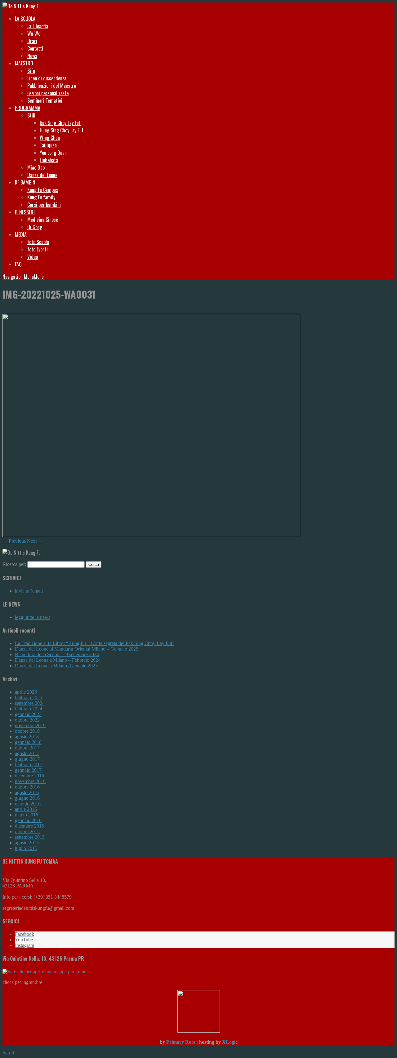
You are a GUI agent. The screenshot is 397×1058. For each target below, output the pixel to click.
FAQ (18, 264)
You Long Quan (53, 152)
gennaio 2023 (28, 714)
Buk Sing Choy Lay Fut (60, 123)
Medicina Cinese (42, 219)
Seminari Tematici (44, 100)
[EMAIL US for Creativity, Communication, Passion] (198, 1031)
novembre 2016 (30, 781)
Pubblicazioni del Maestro (51, 85)
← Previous (14, 541)
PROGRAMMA (27, 108)
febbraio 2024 (28, 708)
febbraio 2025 (28, 697)
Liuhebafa (49, 160)
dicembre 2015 (29, 826)
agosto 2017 (27, 753)
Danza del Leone (42, 175)
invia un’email (29, 590)
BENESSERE (25, 212)
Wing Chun (50, 137)
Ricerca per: (14, 564)
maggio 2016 (28, 803)
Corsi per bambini (44, 204)
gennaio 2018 (28, 742)
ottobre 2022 (27, 719)
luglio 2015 (26, 848)
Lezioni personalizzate (48, 93)
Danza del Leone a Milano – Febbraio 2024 (57, 660)
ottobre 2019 (27, 731)
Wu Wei (34, 33)
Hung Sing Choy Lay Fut (61, 130)
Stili (31, 115)
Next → (35, 541)
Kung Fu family (41, 197)
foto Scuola (38, 242)
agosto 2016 (27, 792)
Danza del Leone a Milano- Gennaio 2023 (56, 665)
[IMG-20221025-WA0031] (151, 535)
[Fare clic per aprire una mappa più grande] (45, 971)
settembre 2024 (30, 703)
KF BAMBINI (26, 182)
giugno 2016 (27, 798)
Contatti (35, 48)
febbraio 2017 (28, 764)
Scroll (8, 1052)
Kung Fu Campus (42, 189)
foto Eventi (37, 249)
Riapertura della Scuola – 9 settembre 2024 (57, 654)
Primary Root (180, 1042)
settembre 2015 (30, 837)
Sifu (31, 70)
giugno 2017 (27, 759)
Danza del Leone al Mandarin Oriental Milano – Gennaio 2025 (76, 648)
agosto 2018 (27, 736)
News (32, 56)
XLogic (230, 1042)
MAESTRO (24, 63)
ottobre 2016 (27, 786)
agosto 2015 (27, 842)
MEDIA (21, 234)
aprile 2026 (26, 692)
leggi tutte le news (32, 617)
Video (32, 256)
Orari (32, 41)
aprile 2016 (26, 809)
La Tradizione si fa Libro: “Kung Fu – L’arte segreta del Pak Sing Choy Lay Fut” (94, 643)
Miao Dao (36, 167)
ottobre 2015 (27, 831)
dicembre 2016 (29, 775)
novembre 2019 (30, 725)
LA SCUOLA (25, 18)
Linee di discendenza (46, 78)
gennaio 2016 (28, 820)
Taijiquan (48, 145)
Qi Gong (34, 227)
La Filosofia (37, 26)
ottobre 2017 (27, 747)
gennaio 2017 (28, 770)
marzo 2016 (26, 814)
